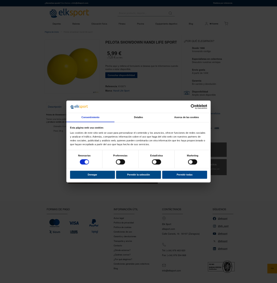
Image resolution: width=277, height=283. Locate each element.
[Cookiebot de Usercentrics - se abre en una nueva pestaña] (193, 106)
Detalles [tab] (138, 117)
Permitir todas (185, 174)
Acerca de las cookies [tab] (186, 117)
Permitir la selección (138, 174)
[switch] (120, 162)
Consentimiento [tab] (90, 117)
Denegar (92, 174)
